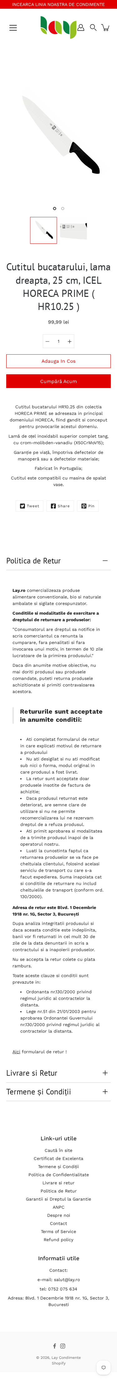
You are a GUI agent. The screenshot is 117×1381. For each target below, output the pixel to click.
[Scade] (47, 341)
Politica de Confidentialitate (58, 1174)
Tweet (33, 506)
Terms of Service (58, 1231)
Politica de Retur (33, 561)
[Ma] (69, 341)
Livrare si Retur (31, 1073)
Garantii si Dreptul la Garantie (58, 1199)
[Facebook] (54, 1346)
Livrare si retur (58, 1182)
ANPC (59, 1207)
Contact (58, 1223)
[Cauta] (93, 27)
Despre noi (58, 1215)
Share (64, 506)
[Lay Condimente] (58, 27)
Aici (16, 1051)
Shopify (59, 1363)
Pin (91, 506)
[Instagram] (62, 1346)
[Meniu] (13, 27)
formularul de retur (78, 739)
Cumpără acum (58, 381)
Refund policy (58, 1239)
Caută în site (58, 1150)
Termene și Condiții (38, 1092)
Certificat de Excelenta (58, 1158)
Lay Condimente (66, 1357)
